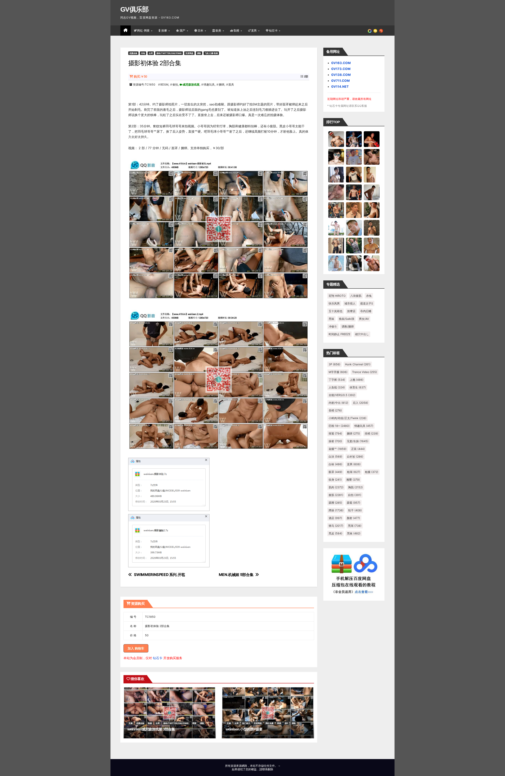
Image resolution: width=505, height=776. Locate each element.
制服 (150, 723)
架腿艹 (337, 448)
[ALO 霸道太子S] (372, 192)
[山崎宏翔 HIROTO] (336, 139)
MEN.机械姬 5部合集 (236, 574)
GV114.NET (340, 86)
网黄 (194, 723)
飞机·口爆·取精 (211, 53)
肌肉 (336, 487)
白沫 (335, 456)
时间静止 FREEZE (339, 334)
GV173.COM (341, 69)
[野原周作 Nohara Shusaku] (372, 245)
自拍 (354, 495)
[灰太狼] (354, 263)
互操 (131, 723)
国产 (183, 30)
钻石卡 (157, 658)
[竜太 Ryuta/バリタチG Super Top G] (354, 174)
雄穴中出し (362, 334)
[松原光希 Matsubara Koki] (372, 157)
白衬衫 (355, 456)
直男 (254, 30)
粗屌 (353, 472)
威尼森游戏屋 (191, 84)
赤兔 (369, 295)
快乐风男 (334, 303)
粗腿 (371, 472)
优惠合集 (133, 53)
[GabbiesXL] (354, 228)
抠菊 (335, 433)
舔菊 (353, 502)
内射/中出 (338, 402)
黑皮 (335, 533)
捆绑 (221, 84)
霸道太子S (366, 303)
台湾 (151, 53)
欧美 (219, 30)
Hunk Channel (357, 364)
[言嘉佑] (336, 174)
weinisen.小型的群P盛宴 (244, 729)
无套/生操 (357, 441)
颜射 (353, 518)
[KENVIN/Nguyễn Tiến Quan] (354, 139)
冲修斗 (333, 326)
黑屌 (354, 525)
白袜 (335, 464)
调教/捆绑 (348, 326)
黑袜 (331, 318)
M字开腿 (338, 372)
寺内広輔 (365, 311)
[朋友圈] (370, 30)
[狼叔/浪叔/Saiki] (336, 157)
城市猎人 (349, 303)
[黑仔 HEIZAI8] (336, 210)
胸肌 (355, 487)
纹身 (335, 479)
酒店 (335, 518)
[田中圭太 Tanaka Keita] (372, 210)
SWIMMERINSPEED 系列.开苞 (159, 574)
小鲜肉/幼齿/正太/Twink (347, 418)
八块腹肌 (355, 295)
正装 (358, 448)
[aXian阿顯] (372, 228)
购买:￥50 (140, 76)
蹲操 (336, 510)
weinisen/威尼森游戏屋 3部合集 (151, 729)
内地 (143, 53)
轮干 (355, 510)
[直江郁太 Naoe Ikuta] (372, 263)
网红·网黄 (144, 30)
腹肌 (336, 495)
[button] (381, 31)
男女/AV (364, 318)
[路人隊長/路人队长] (336, 245)
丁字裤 (337, 379)
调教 (199, 53)
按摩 (164, 30)
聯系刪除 (267, 769)
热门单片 (246, 723)
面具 (231, 84)
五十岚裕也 (335, 311)
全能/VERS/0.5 (342, 395)
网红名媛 (269, 723)
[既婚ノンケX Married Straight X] (336, 192)
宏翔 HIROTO (337, 295)
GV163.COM (341, 63)
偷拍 (175, 84)
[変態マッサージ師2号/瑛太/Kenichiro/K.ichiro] (372, 174)
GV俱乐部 (134, 9)
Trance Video (364, 372)
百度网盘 (189, 53)
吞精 (335, 410)
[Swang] (372, 139)
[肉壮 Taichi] (354, 245)
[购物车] (375, 30)
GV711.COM (340, 81)
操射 (335, 441)
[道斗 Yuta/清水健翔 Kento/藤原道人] (354, 210)
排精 (371, 433)
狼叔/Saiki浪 (346, 318)
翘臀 (353, 479)
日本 (201, 30)
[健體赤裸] (336, 228)
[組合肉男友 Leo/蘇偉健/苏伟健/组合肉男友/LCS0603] (354, 157)
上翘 (356, 379)
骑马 (336, 525)
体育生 (358, 387)
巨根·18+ (339, 425)
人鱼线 (337, 387)
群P (286, 723)
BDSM (164, 84)
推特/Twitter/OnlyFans (169, 53)
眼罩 (335, 472)
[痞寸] (354, 192)
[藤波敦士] (336, 263)
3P (334, 364)
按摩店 (351, 311)
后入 (360, 402)
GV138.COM (341, 75)
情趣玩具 (209, 84)
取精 (237, 30)
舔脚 (335, 502)
